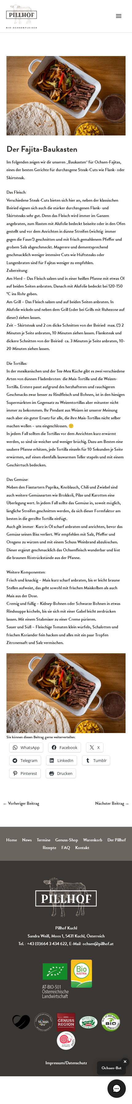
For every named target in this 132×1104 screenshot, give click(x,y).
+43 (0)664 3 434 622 (47, 944)
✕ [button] (125, 1062)
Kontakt (82, 847)
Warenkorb (92, 840)
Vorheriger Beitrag (21, 803)
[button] (116, 1088)
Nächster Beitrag (112, 803)
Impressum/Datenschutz (66, 1063)
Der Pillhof (116, 840)
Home (11, 840)
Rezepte (49, 847)
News (27, 840)
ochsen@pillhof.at (98, 944)
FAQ (65, 847)
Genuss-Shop (66, 840)
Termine (43, 840)
